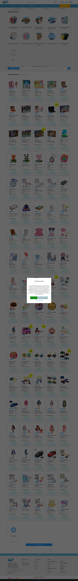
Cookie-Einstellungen (39, 300)
